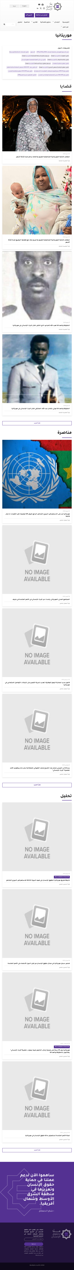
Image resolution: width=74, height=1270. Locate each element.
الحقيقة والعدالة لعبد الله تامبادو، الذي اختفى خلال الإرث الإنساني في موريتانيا (41, 325)
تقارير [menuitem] (36, 23)
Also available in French (61, 877)
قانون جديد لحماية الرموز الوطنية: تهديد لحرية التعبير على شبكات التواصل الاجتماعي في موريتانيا (37, 684)
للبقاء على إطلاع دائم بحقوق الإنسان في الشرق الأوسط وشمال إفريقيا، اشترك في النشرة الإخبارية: (33, 1233)
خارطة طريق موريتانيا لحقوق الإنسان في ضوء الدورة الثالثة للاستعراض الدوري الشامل (38, 880)
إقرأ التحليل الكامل (64, 884)
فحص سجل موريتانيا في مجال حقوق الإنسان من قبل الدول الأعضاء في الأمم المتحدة (39, 963)
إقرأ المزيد (37, 423)
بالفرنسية (12, 52)
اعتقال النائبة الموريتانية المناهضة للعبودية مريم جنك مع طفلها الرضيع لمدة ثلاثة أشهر (39, 241)
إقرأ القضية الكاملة (64, 161)
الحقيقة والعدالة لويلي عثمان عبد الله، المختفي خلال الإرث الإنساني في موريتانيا (40, 409)
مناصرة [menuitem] (27, 22)
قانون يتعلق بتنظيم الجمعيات (60, 63)
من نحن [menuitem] (66, 28)
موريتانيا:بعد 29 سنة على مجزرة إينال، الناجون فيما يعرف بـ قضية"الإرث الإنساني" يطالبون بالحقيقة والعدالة (40, 1051)
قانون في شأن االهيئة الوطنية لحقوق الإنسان (33, 59)
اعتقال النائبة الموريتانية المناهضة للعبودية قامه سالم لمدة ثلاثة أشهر (43, 157)
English (24, 6)
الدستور (32, 52)
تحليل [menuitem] (20, 22)
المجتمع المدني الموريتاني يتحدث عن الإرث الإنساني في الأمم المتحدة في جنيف (41, 599)
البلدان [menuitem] (58, 23)
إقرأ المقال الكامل (65, 520)
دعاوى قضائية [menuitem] (45, 22)
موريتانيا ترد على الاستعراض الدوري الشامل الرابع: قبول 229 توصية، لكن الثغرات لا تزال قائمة (38, 515)
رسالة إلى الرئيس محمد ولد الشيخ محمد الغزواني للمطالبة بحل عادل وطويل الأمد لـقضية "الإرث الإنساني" (40, 769)
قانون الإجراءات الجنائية (22, 52)
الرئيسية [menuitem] (66, 22)
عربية (14, 6)
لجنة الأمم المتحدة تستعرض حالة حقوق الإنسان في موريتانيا (47, 1136)
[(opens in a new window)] (42, 5)
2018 (27, 75)
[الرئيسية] (54, 6)
